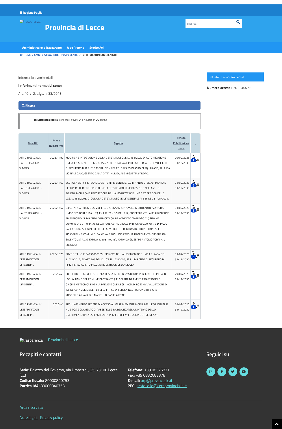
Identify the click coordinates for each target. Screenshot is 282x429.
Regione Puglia (32, 12)
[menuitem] (42, 47)
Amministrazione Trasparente (55, 55)
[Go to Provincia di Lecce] (30, 21)
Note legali (28, 417)
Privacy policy (51, 417)
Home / (28, 55)
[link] (235, 76)
